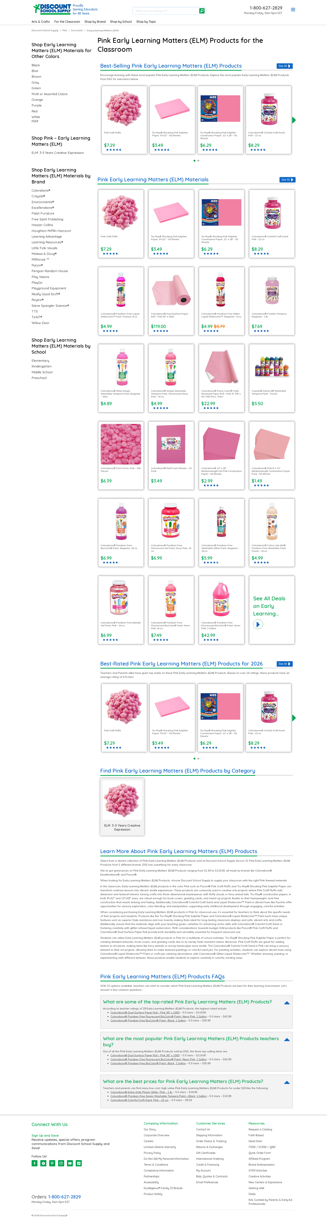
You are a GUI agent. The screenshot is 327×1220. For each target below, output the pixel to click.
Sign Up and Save (45, 1135)
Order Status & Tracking (211, 1141)
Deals (252, 1194)
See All (283, 66)
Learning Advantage (47, 236)
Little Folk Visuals (44, 248)
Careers (148, 1141)
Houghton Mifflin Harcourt (51, 231)
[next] (294, 119)
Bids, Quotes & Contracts (212, 1176)
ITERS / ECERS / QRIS (262, 1147)
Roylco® (38, 300)
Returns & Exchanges (209, 1147)
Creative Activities (260, 1176)
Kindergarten (41, 366)
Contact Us (203, 1129)
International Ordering (210, 1158)
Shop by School (121, 21)
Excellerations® (43, 208)
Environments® (43, 202)
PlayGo (37, 282)
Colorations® (41, 190)
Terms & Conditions (156, 1164)
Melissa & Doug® (44, 254)
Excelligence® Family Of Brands (163, 1188)
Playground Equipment (49, 288)
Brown (36, 76)
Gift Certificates (206, 1153)
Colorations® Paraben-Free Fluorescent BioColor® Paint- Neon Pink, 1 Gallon (159, 1016)
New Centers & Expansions (265, 1182)
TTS (35, 311)
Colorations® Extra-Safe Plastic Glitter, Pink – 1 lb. (142, 1092)
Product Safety (153, 1194)
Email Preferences (207, 1182)
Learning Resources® (47, 242)
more (35, 120)
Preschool (39, 378)
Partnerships (151, 1176)
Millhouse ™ (40, 259)
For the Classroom (67, 21)
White (36, 117)
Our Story (150, 1129)
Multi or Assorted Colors (50, 94)
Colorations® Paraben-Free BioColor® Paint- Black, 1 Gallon (148, 1020)
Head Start (255, 1141)
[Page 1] (194, 161)
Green (36, 88)
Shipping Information (209, 1135)
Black (36, 65)
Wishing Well (256, 1188)
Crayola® (38, 196)
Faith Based (256, 1135)
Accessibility (151, 1182)
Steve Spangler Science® (50, 306)
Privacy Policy (152, 1153)
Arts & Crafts (41, 21)
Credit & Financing (207, 1164)
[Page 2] (198, 161)
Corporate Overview (156, 1135)
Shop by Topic (146, 21)
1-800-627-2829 (266, 8)
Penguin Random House (50, 271)
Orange (37, 100)
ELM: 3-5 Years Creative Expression (58, 153)
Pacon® (37, 265)
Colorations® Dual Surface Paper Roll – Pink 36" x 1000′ (145, 1012)
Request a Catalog (260, 1129)
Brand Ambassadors (262, 1164)
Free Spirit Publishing (47, 219)
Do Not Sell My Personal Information (166, 1158)
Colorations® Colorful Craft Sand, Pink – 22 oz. (140, 1100)
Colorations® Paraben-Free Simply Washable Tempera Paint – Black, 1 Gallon (159, 1096)
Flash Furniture (43, 213)
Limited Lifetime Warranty (160, 1147)
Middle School (42, 372)
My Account (203, 1170)
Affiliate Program (259, 1158)
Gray (35, 82)
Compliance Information (159, 1170)
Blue (35, 71)
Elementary (40, 361)
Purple (37, 105)
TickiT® (37, 317)
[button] (293, 10)
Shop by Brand (95, 21)
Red (34, 111)
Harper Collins (42, 225)
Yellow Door (40, 323)
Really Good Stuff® (46, 294)
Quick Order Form (260, 1153)
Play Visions (40, 277)
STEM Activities (258, 1170)
